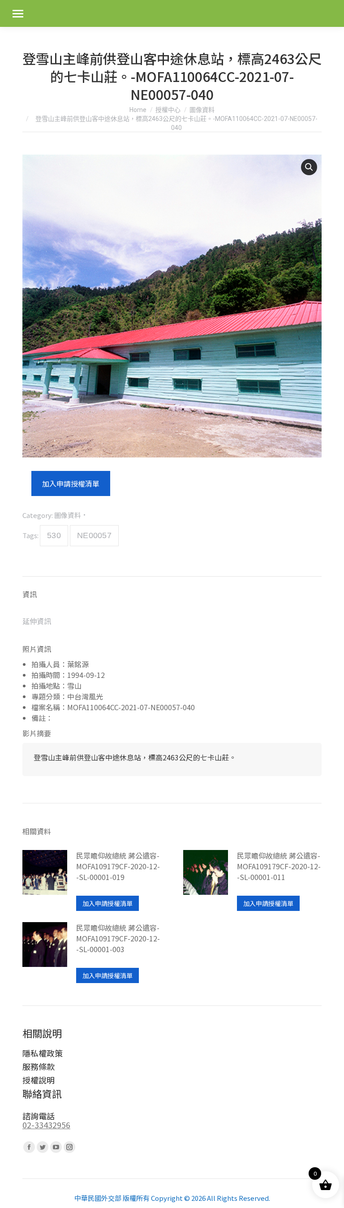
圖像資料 (67, 515)
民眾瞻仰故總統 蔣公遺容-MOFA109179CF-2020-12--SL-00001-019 (118, 866)
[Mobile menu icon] (18, 13)
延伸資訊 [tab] (36, 621)
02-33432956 (46, 1124)
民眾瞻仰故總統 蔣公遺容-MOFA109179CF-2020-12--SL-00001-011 (279, 866)
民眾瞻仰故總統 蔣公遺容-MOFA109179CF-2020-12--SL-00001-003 (118, 938)
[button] (309, 167)
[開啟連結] (44, 880)
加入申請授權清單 (70, 483)
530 (54, 535)
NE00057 (94, 535)
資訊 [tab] (29, 594)
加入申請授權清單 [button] (107, 903)
